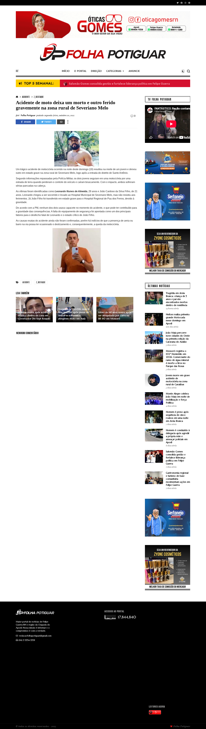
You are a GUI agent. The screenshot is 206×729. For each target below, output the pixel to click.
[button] (183, 71)
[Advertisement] (168, 655)
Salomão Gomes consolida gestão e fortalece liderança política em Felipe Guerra (116, 83)
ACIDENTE (26, 96)
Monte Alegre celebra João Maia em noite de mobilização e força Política (178, 398)
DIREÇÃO (96, 71)
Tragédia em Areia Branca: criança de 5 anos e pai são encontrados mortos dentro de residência (176, 299)
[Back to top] (198, 721)
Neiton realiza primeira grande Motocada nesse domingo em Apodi (177, 319)
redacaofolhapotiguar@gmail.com (35, 635)
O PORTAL (80, 71)
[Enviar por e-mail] (61, 121)
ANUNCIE (134, 71)
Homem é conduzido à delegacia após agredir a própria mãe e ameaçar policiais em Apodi (178, 436)
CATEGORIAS (113, 71)
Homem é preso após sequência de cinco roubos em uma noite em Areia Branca (177, 416)
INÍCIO (66, 71)
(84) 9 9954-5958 (27, 640)
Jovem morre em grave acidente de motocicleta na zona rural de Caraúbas (178, 380)
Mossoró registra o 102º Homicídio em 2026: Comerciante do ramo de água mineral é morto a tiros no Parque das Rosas (178, 359)
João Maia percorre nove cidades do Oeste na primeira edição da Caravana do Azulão (178, 337)
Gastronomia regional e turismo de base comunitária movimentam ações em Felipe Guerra (178, 478)
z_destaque (39, 96)
